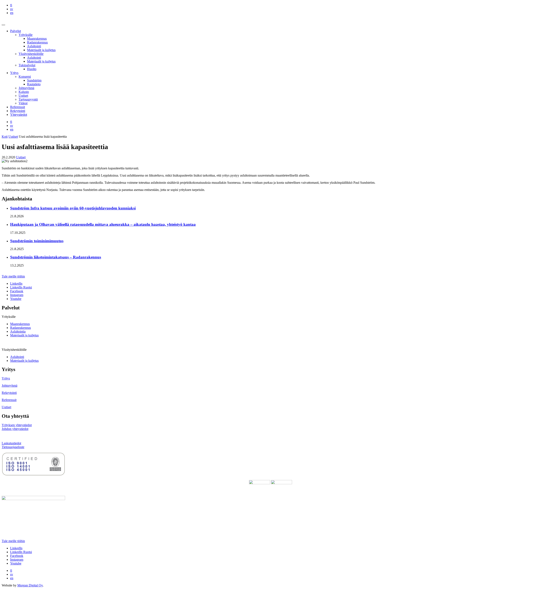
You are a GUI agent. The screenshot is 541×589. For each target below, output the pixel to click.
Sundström (34, 80)
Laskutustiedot (11, 443)
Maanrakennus (37, 38)
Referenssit (17, 107)
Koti (5, 136)
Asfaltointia (18, 331)
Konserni (25, 76)
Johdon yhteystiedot (15, 429)
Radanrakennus (37, 42)
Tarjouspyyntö (28, 99)
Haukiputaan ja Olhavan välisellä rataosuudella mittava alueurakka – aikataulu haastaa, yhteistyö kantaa (103, 224)
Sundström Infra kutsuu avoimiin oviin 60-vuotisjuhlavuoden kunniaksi (73, 208)
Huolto (31, 69)
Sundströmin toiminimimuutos (36, 241)
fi (11, 5)
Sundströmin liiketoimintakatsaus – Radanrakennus (55, 257)
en (11, 13)
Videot (23, 103)
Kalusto (24, 92)
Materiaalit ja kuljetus (41, 50)
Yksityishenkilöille (31, 54)
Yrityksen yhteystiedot (17, 425)
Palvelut (15, 31)
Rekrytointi (17, 111)
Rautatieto (34, 84)
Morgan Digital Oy (30, 585)
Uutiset (23, 95)
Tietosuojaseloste (13, 447)
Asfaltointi (34, 46)
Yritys (14, 73)
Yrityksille (26, 35)
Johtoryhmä (26, 88)
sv (11, 9)
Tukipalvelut (27, 65)
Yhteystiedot (18, 114)
